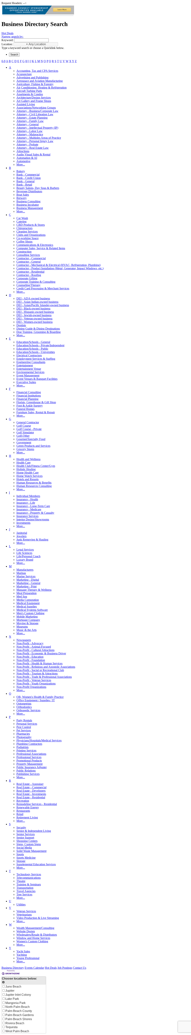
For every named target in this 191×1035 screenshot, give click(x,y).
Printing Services (26, 750)
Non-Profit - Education (29, 656)
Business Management (29, 208)
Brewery (21, 198)
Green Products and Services (33, 445)
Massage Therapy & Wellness (33, 589)
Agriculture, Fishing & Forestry (35, 84)
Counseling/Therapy (28, 285)
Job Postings (64, 967)
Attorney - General (27, 124)
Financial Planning (27, 398)
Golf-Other (22, 435)
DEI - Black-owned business (33, 308)
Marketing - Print (26, 586)
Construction (24, 251)
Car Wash (22, 218)
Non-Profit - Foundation (30, 660)
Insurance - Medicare (28, 509)
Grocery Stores (25, 449)
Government (23, 442)
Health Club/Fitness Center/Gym (35, 465)
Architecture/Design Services (33, 97)
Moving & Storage (27, 623)
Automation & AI (26, 157)
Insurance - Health (27, 499)
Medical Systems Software (32, 609)
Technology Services (28, 874)
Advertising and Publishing (32, 77)
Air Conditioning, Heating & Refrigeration (41, 87)
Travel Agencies (25, 891)
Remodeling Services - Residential (36, 804)
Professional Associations (31, 753)
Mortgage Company (28, 619)
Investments (23, 522)
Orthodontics (24, 707)
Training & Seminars (28, 884)
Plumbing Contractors (29, 743)
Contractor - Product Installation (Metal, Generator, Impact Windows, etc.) (60, 268)
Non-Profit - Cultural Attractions (35, 650)
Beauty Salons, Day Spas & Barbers (37, 188)
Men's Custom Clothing (30, 613)
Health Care (23, 462)
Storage (20, 861)
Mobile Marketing (27, 616)
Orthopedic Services (28, 710)
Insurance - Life (25, 502)
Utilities (21, 904)
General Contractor (27, 422)
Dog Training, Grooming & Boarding (38, 332)
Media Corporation (27, 599)
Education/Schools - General (33, 342)
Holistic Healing (26, 469)
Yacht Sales (23, 951)
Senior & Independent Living (33, 830)
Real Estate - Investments (31, 794)
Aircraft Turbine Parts (29, 90)
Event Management (27, 375)
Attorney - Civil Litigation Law (34, 114)
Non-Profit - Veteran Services (33, 680)
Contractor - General (28, 261)
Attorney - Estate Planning (32, 117)
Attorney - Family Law (30, 121)
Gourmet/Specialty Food (30, 439)
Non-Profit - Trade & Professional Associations (44, 676)
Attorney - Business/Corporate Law (37, 111)
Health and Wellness (28, 459)
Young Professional (27, 958)
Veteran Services (26, 911)
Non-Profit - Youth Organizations (36, 683)
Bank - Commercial (28, 174)
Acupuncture (24, 74)
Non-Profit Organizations (31, 686)
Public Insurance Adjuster (31, 767)
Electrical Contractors (29, 355)
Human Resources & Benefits (33, 482)
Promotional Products (29, 760)
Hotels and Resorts (27, 479)
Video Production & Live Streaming (37, 917)
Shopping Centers (26, 840)
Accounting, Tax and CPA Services (37, 70)
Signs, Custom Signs (28, 844)
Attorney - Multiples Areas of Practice (38, 137)
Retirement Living (27, 817)
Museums (22, 626)
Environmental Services (30, 372)
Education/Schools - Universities (35, 352)
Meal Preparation (26, 593)
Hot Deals (7, 33)
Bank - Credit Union (28, 178)
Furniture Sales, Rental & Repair (35, 412)
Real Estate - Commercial (31, 787)
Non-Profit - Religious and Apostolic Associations (45, 666)
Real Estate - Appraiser (29, 784)
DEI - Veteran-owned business (34, 318)
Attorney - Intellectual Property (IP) (37, 127)
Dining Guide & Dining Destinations (38, 328)
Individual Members (28, 496)
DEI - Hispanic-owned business (35, 311)
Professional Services (28, 757)
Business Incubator (27, 204)
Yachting (21, 954)
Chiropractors (24, 228)
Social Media (24, 847)
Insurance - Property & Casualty (35, 512)
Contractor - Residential (30, 271)
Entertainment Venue (28, 368)
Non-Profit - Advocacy (29, 643)
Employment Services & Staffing (35, 358)
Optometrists (23, 703)
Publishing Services (28, 774)
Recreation (22, 800)
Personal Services (26, 723)
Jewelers (21, 536)
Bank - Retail (24, 184)
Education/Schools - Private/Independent (40, 345)
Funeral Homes (25, 409)
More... (20, 164)
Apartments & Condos (29, 94)
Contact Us (79, 967)
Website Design (25, 931)
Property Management (29, 763)
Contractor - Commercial (31, 258)
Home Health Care (27, 472)
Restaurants (23, 810)
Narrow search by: (12, 36)
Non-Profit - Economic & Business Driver (41, 653)
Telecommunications (28, 877)
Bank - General (25, 181)
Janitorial (21, 532)
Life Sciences (24, 553)
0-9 (3, 61)
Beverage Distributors (29, 191)
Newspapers (23, 640)
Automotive (23, 161)
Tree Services (24, 894)
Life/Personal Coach (28, 556)
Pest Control (23, 727)
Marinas (21, 573)
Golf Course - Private (29, 429)
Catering (21, 221)
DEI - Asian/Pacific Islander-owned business (42, 305)
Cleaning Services (27, 231)
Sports (20, 854)
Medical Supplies (26, 606)
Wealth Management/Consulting (35, 928)
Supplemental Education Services (36, 864)
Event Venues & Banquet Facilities (36, 378)
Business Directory (12, 967)
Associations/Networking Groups (36, 107)
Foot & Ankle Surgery (29, 405)
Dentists (21, 325)
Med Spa (21, 596)
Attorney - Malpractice (29, 134)
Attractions (22, 151)
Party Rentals (24, 720)
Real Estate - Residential (30, 797)
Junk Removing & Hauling (32, 539)
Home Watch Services (29, 476)
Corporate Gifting (26, 278)
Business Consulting (28, 201)
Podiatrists (22, 747)
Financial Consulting (28, 392)
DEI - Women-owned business (34, 321)
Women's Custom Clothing (32, 941)
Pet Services (23, 730)
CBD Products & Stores (30, 224)
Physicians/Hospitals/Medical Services (39, 740)
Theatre (20, 881)
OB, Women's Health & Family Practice (40, 696)
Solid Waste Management (31, 851)
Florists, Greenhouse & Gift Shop (36, 402)
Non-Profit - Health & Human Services (39, 663)
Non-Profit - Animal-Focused (33, 646)
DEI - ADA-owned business (33, 298)
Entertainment (24, 365)
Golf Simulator (25, 432)
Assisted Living (25, 104)
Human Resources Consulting (34, 486)
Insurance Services (27, 516)
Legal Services (25, 549)
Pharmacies (23, 733)
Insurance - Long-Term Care (33, 506)
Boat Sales (22, 194)
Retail (19, 814)
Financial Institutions (28, 395)
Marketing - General (28, 583)
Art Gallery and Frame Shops (33, 100)
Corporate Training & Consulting (35, 281)
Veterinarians (24, 914)
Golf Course (23, 425)
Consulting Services (28, 255)
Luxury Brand (24, 559)
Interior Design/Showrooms (32, 519)
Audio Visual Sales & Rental (33, 154)
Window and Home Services (33, 938)
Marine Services (25, 576)
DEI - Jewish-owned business (33, 315)
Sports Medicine (26, 857)
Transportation (24, 887)
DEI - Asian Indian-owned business (37, 301)
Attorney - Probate (27, 144)
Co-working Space (27, 238)
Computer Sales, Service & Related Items (40, 248)
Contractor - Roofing (28, 275)
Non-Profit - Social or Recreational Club (40, 670)
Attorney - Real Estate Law (32, 147)
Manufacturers (24, 569)
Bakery (20, 171)
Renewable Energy (27, 807)
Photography (24, 737)
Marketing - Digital (27, 579)
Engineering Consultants (30, 362)
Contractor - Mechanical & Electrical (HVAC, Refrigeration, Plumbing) (58, 265)
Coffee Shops (24, 241)
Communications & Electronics (34, 244)
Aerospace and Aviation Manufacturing (39, 80)
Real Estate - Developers (31, 790)
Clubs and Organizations (31, 234)
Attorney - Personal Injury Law (34, 141)
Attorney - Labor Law (29, 131)
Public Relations (26, 770)
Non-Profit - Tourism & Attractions (37, 673)
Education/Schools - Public (32, 348)
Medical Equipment (28, 603)
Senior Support (25, 837)
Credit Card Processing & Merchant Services (42, 288)
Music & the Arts (26, 630)
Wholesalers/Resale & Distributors (36, 934)
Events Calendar (34, 967)
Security (21, 827)
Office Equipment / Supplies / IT (35, 700)
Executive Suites (26, 382)
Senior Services (25, 834)
